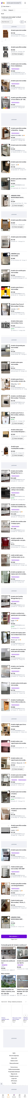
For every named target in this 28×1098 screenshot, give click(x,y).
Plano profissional (14, 1063)
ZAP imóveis (14, 1080)
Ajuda (14, 1053)
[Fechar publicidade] (1, 1083)
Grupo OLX (14, 1078)
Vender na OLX (14, 1060)
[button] (14, 3)
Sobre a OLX (14, 1058)
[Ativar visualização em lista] (21, 22)
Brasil (2, 13)
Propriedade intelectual (14, 1071)
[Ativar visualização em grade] (25, 22)
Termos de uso (14, 1067)
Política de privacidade (14, 1069)
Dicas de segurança (14, 1055)
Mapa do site (14, 1074)
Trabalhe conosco (14, 1076)
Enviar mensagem (18, 54)
